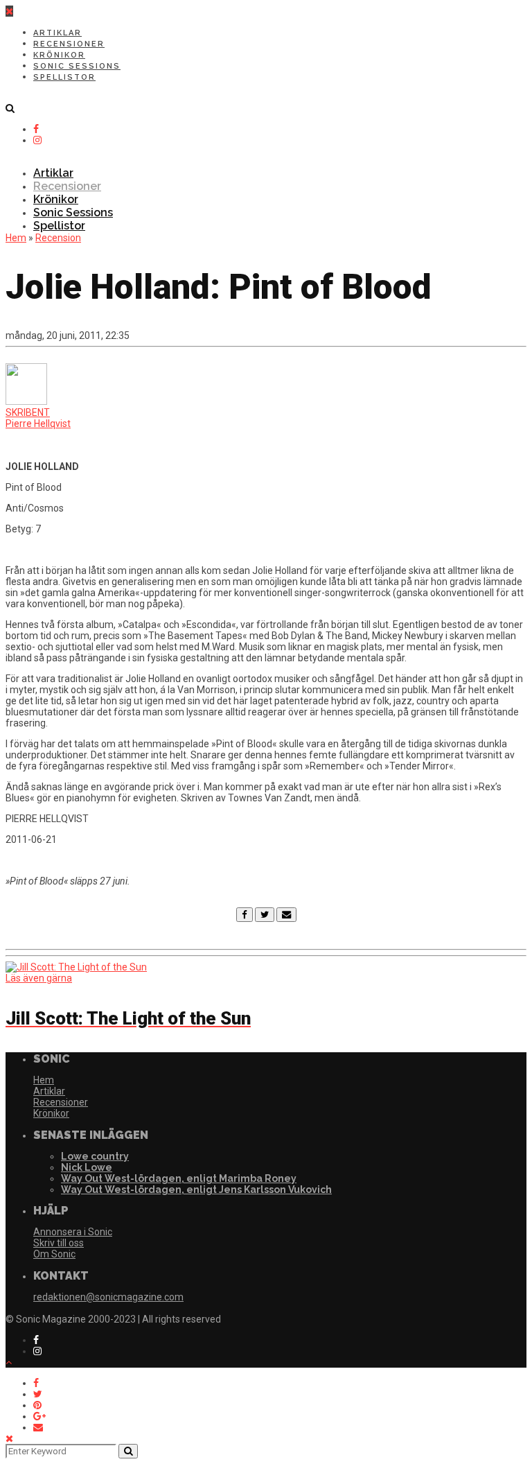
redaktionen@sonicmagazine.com (108, 1296)
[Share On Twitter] (37, 1394)
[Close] (9, 1438)
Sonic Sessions (77, 66)
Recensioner (69, 44)
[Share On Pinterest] (37, 1405)
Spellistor (64, 77)
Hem (16, 237)
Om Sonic (54, 1254)
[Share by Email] (38, 1427)
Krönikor (59, 55)
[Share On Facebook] (36, 1382)
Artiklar (57, 32)
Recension (58, 237)
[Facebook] (244, 914)
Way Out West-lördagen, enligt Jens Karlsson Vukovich (196, 1189)
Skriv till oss (58, 1242)
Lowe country (95, 1156)
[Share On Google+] (39, 1416)
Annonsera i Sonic (72, 1231)
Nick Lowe (86, 1167)
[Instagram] (37, 140)
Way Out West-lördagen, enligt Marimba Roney (178, 1178)
